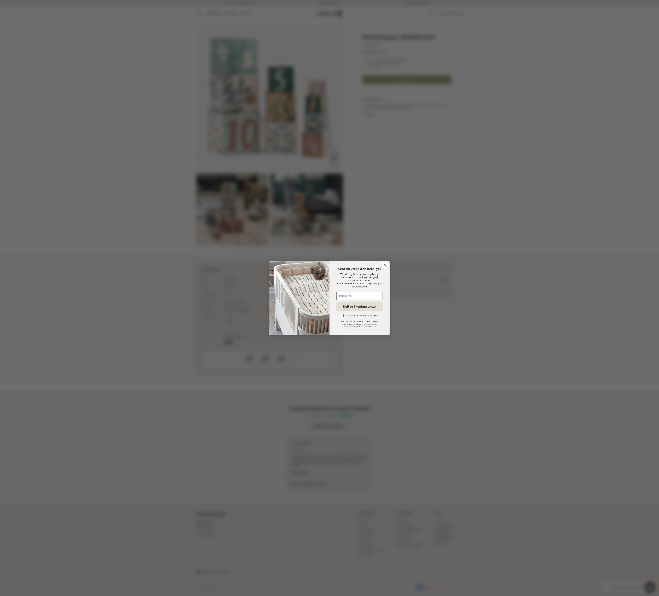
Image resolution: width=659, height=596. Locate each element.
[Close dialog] (385, 265)
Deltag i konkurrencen (359, 306)
